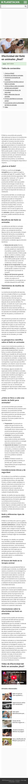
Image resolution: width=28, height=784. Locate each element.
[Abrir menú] (25, 2)
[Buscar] (25, 6)
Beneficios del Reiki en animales (14, 75)
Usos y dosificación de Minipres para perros (19, 739)
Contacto (17, 780)
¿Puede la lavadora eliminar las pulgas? (18, 730)
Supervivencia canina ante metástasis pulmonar (18, 704)
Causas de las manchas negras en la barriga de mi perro (18, 722)
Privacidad (11, 781)
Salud (4, 64)
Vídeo (6, 107)
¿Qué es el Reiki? (9, 73)
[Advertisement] (14, 24)
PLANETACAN (11, 2)
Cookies (18, 781)
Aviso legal (23, 780)
